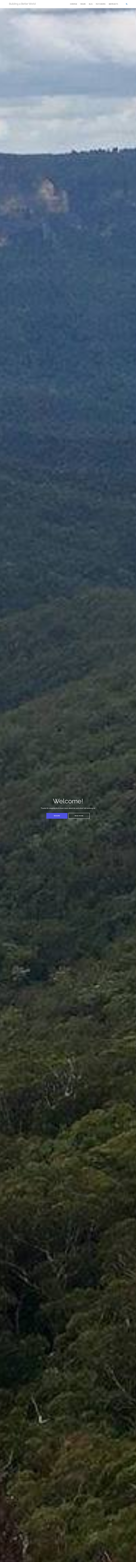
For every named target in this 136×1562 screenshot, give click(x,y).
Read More (79, 816)
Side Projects (113, 4)
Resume (83, 4)
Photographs (100, 4)
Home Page (73, 4)
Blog (90, 4)
